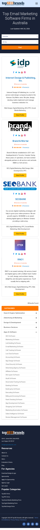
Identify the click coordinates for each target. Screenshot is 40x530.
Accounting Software (13, 357)
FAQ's (3, 459)
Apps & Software (10, 332)
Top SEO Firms (6, 494)
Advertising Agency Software (15, 368)
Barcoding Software (12, 392)
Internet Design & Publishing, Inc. (21, 79)
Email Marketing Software (14, 346)
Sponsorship (5, 476)
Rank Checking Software (14, 399)
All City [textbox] (5, 42)
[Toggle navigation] (36, 3)
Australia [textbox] (5, 36)
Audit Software (11, 378)
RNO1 (20, 259)
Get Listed (5, 486)
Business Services (11, 327)
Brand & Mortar (20, 141)
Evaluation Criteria (7, 462)
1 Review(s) (25, 147)
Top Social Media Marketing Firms (11, 500)
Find (20, 47)
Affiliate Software (12, 371)
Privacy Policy (15, 520)
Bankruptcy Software (13, 389)
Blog (3, 465)
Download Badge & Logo (9, 473)
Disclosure (23, 520)
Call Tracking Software (13, 350)
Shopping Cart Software (14, 406)
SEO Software (10, 336)
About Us (4, 453)
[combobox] (20, 36)
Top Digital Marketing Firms (9, 503)
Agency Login (6, 483)
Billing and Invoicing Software (15, 396)
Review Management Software (16, 417)
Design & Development (12, 322)
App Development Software (15, 403)
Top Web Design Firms (8, 506)
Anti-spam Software (13, 375)
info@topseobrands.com (9, 444)
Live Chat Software (12, 354)
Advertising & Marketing (13, 318)
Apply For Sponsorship (8, 479)
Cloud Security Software (14, 364)
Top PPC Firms (6, 497)
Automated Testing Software (15, 382)
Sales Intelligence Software (15, 414)
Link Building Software (13, 343)
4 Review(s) (25, 87)
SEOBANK (20, 199)
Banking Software (12, 385)
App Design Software (13, 361)
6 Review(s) (25, 206)
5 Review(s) (25, 266)
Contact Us (5, 456)
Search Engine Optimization (14, 313)
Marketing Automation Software (17, 410)
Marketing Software (12, 339)
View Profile (20, 115)
